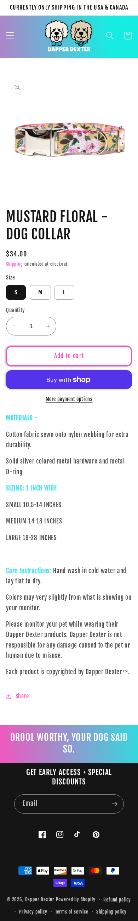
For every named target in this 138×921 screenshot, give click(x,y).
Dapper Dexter (39, 899)
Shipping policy (111, 912)
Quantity (15, 310)
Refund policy (117, 900)
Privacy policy (33, 912)
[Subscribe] (114, 804)
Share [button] (22, 696)
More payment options (69, 399)
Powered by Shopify (76, 899)
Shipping (14, 264)
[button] (10, 36)
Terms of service (71, 912)
